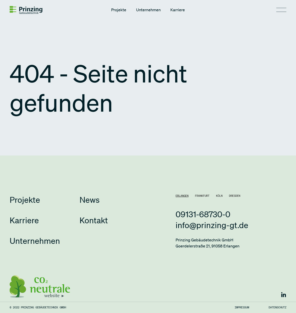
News (89, 200)
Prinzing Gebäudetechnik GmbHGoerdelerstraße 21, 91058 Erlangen (207, 243)
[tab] (182, 195)
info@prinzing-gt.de (212, 225)
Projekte (118, 9)
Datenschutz (277, 307)
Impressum (242, 307)
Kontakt (94, 220)
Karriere (177, 9)
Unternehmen (148, 9)
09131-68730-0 (203, 214)
